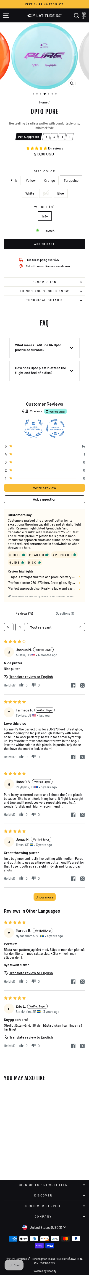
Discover (43, 1195)
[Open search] (8, 627)
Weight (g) (44, 207)
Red (46, 193)
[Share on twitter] (82, 686)
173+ (45, 216)
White (29, 193)
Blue (60, 193)
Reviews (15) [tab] (24, 613)
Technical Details (44, 300)
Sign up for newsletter (43, 1185)
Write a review (44, 488)
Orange (49, 180)
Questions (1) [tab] (65, 613)
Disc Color (44, 171)
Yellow (31, 180)
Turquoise (71, 180)
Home (43, 102)
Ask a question (44, 499)
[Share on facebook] (73, 686)
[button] (37, 148)
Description (44, 282)
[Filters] (20, 627)
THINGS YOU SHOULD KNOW (44, 291)
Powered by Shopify (44, 1270)
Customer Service (43, 1206)
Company (43, 1216)
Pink (13, 180)
